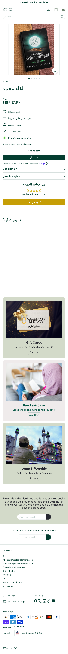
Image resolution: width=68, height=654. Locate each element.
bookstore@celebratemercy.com (18, 563)
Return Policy (9, 571)
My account (8, 586)
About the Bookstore (12, 582)
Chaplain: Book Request (14, 567)
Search (6, 556)
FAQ (4, 578)
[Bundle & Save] (34, 382)
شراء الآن (34, 157)
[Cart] (56, 9)
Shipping (6, 144)
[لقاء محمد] (22, 251)
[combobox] (34, 16)
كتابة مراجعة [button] (34, 202)
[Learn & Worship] (34, 445)
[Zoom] (55, 71)
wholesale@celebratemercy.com (18, 559)
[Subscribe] (48, 517)
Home (5, 81)
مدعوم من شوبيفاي (11, 647)
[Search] (62, 16)
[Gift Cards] (34, 319)
